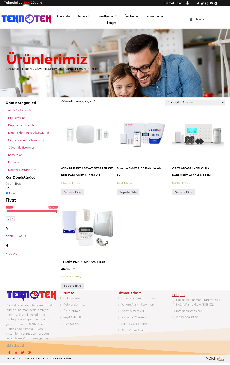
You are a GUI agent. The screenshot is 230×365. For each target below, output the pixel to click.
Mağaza (27, 68)
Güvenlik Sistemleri (48, 68)
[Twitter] (202, 3)
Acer (9, 236)
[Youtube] (211, 3)
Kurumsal (83, 16)
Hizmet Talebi (174, 3)
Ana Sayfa (63, 16)
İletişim (111, 23)
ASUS (22, 236)
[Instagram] (207, 3)
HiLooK (11, 253)
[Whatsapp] (216, 3)
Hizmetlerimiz (105, 16)
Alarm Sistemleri (76, 68)
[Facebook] (198, 3)
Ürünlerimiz (131, 16)
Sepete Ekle (72, 192)
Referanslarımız (155, 16)
